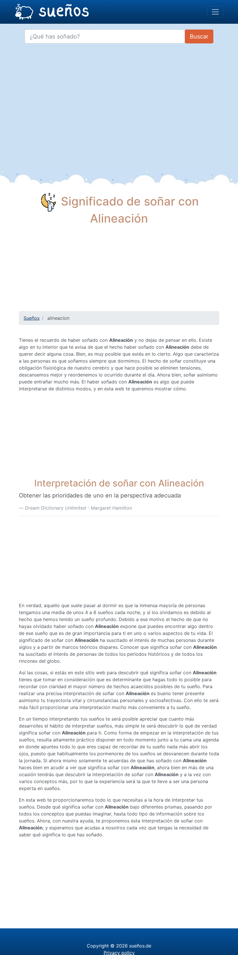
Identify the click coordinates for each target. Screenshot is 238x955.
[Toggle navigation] (215, 12)
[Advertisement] (119, 270)
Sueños (31, 318)
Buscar (199, 36)
